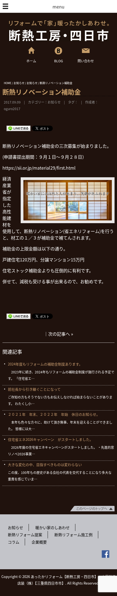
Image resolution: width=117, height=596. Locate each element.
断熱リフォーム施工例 (73, 534)
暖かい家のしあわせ (52, 527)
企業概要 (39, 542)
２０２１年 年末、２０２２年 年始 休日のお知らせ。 (54, 414)
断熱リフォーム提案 (25, 534)
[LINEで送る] (18, 128)
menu (58, 6)
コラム (13, 542)
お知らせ (54, 102)
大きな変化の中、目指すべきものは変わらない (45, 464)
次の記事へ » (60, 334)
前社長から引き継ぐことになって (34, 389)
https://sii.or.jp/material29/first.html (39, 167)
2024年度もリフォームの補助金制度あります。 (45, 364)
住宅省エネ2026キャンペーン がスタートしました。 (50, 439)
